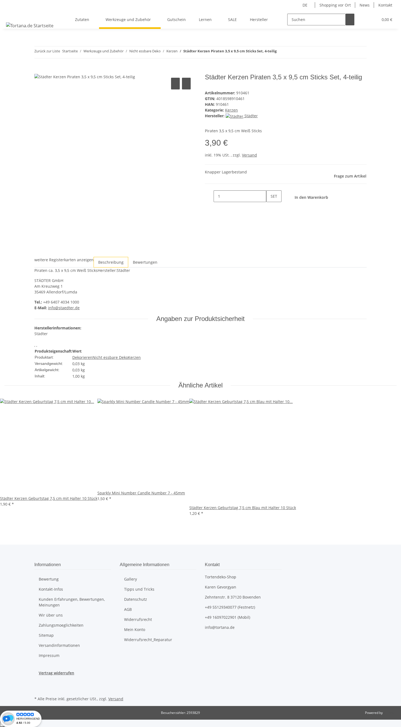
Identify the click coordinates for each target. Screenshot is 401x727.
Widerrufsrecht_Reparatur (148, 639)
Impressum (49, 655)
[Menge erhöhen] (270, 208)
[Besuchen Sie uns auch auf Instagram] (38, 689)
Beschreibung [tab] (111, 262)
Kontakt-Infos (51, 589)
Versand (249, 155)
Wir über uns (51, 615)
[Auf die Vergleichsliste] (175, 83)
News (365, 5)
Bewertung (49, 579)
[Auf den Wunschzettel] (186, 83)
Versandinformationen (59, 645)
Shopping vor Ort (335, 5)
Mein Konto (134, 629)
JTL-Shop (390, 712)
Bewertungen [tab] (145, 262)
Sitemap (46, 635)
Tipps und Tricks (139, 589)
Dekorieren (82, 357)
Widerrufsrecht (138, 619)
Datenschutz (135, 599)
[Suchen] (350, 19)
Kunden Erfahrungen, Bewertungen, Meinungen (72, 602)
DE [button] (306, 5)
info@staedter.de (64, 307)
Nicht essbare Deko (110, 357)
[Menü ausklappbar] (11, 14)
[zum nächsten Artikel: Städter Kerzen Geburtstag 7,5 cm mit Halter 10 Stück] (290, 52)
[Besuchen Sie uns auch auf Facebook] (38, 682)
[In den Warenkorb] (38, 70)
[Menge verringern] (209, 196)
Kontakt (385, 5)
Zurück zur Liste (47, 51)
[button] (363, 19)
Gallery (130, 579)
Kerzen (231, 110)
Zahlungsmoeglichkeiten (61, 625)
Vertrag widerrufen (56, 672)
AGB (128, 609)
